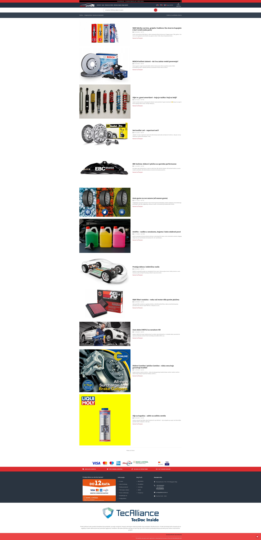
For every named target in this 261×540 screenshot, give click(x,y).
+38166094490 (160, 487)
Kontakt (99, 5)
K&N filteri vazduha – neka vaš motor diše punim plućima (156, 299)
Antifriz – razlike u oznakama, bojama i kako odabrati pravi (157, 232)
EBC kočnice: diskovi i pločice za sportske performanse (154, 164)
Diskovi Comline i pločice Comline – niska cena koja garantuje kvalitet (153, 367)
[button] (257, 536)
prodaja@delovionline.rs (162, 492)
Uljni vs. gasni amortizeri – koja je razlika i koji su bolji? (155, 97)
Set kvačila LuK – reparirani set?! (146, 130)
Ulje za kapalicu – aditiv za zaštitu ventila (149, 416)
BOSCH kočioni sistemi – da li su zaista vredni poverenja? (155, 61)
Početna (81, 15)
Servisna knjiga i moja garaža (121, 5)
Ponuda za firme (109, 5)
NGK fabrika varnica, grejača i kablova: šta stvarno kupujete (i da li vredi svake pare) (157, 29)
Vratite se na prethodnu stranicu (174, 15)
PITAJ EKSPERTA (160, 488)
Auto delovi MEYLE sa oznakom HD (147, 330)
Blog (103, 5)
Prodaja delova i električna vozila (146, 267)
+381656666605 (160, 485)
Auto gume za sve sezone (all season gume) (150, 198)
